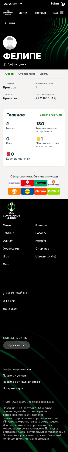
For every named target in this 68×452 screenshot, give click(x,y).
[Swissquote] (53, 183)
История (41, 240)
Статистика (26, 73)
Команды (41, 225)
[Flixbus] (53, 191)
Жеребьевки (11, 248)
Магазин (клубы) (46, 256)
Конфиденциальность (17, 369)
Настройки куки (13, 388)
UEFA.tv (8, 240)
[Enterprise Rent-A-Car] (40, 183)
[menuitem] (23, 12)
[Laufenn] (14, 183)
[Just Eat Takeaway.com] (14, 191)
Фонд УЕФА (10, 308)
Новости (41, 233)
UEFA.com (9, 301)
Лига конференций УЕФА (8, 12)
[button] (57, 12)
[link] (22, 12)
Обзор (9, 73)
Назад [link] (11, 22)
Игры (6, 256)
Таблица (8, 233)
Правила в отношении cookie (21, 381)
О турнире (42, 248)
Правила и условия (15, 375)
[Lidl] (27, 191)
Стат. (6, 264)
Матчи (44, 73)
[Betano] (40, 191)
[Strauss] (27, 183)
